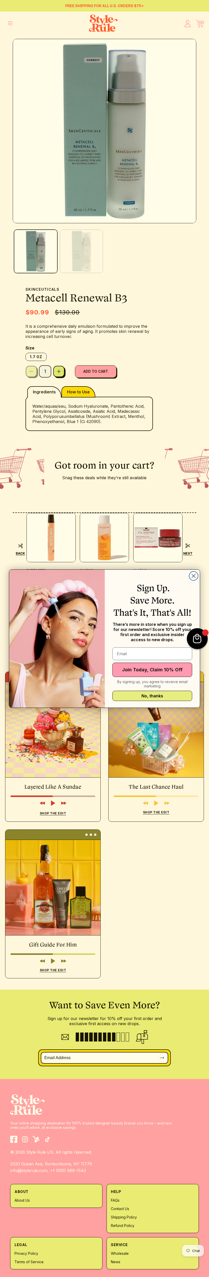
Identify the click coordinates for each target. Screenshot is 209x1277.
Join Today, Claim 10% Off (152, 669)
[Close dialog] (193, 575)
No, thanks (152, 695)
